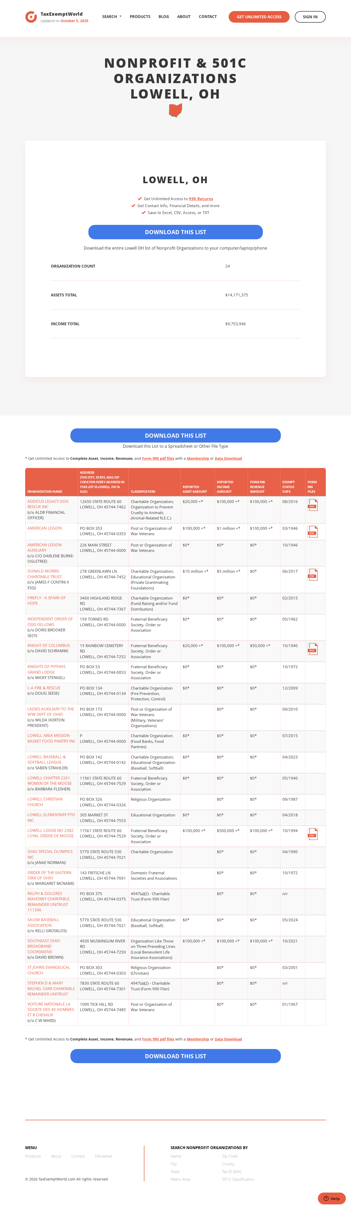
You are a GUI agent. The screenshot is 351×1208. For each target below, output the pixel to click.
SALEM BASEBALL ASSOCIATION (43, 922)
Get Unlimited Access (259, 16)
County (228, 1163)
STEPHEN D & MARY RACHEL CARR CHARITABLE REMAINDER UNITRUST (51, 988)
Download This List (175, 232)
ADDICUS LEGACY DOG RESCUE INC (48, 504)
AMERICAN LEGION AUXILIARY (44, 547)
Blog (164, 16)
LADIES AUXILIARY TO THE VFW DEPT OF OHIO (50, 711)
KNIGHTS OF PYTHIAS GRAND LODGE (46, 669)
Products (140, 16)
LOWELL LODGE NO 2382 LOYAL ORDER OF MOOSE (50, 833)
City (174, 1163)
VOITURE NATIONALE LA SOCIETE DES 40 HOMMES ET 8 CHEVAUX (50, 1009)
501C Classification (238, 1179)
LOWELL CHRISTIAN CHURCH (44, 801)
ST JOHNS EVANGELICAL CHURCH (48, 970)
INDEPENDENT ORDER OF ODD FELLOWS (50, 621)
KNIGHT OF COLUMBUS (48, 645)
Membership (198, 458)
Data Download (228, 458)
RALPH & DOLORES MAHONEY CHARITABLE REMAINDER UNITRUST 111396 (48, 901)
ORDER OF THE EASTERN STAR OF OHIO (49, 875)
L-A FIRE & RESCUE (43, 687)
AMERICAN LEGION (44, 528)
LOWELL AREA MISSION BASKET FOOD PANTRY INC (51, 738)
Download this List (175, 1056)
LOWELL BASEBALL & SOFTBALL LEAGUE (46, 759)
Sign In (310, 16)
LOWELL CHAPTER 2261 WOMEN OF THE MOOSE (49, 780)
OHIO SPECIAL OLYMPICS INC (49, 854)
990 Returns (201, 198)
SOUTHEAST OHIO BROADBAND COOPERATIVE (43, 946)
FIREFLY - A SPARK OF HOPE (46, 600)
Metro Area (180, 1179)
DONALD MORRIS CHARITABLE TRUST (44, 573)
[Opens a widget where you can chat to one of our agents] (332, 1199)
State (175, 1171)
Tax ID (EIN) (231, 1171)
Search (109, 16)
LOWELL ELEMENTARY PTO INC (51, 817)
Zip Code (229, 1156)
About (184, 16)
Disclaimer (104, 1156)
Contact (208, 16)
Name (176, 1156)
